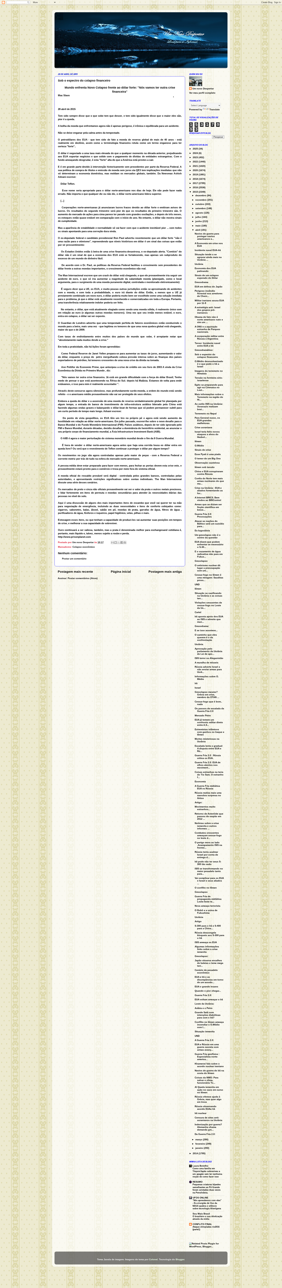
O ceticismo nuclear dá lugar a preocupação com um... (207, 568)
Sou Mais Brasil (201, 1214)
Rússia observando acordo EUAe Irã (205, 1107)
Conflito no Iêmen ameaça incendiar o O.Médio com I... (209, 1025)
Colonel (153, 1259)
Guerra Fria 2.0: (203, 995)
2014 (196, 1153)
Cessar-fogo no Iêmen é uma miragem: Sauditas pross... (209, 577)
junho (199, 221)
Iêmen (198, 441)
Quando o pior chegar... (208, 991)
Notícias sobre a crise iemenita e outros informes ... (207, 826)
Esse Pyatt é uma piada (208, 454)
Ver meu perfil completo (202, 93)
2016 (196, 187)
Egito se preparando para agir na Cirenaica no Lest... (209, 387)
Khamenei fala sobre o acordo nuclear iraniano (209, 1065)
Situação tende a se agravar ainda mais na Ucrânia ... (208, 257)
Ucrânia (199, 264)
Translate (214, 109)
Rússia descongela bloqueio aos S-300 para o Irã (209, 935)
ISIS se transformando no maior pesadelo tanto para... (209, 871)
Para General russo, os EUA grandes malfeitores (207, 420)
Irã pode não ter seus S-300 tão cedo (208, 862)
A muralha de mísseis (206, 662)
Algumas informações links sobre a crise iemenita (207, 949)
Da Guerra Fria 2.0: (205, 1134)
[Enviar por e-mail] (112, 542)
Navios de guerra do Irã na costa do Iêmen (209, 1071)
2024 (196, 153)
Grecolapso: (201, 956)
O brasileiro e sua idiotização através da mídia (207, 1217)
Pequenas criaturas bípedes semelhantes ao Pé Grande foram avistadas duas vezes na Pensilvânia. (207, 1188)
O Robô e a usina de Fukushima (206, 911)
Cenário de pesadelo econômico (206, 971)
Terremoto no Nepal (206, 413)
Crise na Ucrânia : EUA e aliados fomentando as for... (209, 490)
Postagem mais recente (75, 571)
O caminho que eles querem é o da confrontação (206, 637)
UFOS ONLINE (200, 1198)
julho (198, 217)
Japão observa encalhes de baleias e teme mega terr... (209, 963)
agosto (199, 213)
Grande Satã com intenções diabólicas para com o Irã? (207, 1015)
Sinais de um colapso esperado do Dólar (207, 276)
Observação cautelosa (207, 463)
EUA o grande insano (206, 986)
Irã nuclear (200, 1113)
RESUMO (198, 1182)
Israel (198, 688)
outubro (200, 204)
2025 (196, 149)
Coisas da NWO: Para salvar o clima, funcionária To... (206, 1080)
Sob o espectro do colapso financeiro (206, 355)
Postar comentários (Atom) (83, 578)
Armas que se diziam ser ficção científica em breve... (208, 507)
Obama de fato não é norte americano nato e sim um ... (209, 320)
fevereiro (200, 1144)
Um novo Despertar (203, 88)
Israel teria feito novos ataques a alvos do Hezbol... (207, 434)
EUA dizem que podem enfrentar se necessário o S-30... (209, 544)
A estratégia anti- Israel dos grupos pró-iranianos (207, 310)
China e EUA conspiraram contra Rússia (209, 472)
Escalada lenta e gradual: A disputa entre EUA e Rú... (209, 748)
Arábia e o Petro (203, 1008)
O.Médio (199, 445)
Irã (196, 683)
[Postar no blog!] (115, 542)
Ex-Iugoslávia (202, 530)
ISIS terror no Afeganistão (209, 658)
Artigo (198, 921)
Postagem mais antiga (165, 571)
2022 (196, 161)
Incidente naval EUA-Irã (208, 250)
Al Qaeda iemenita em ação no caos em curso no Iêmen (209, 1090)
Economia (200, 781)
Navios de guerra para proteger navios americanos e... (207, 236)
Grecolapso (201, 561)
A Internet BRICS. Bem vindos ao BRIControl (208, 498)
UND (197, 584)
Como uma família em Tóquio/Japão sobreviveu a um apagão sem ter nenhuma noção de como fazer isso (207, 1172)
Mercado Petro (203, 715)
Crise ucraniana (203, 427)
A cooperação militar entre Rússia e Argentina (209, 337)
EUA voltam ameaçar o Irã (209, 999)
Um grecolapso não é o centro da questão (207, 536)
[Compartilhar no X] (118, 542)
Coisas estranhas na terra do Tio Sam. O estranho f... (209, 775)
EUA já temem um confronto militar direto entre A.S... (209, 722)
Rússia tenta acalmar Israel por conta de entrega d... (206, 854)
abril (198, 230)
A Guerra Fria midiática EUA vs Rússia (207, 787)
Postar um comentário (74, 558)
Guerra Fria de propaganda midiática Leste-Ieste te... (208, 899)
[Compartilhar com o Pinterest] (124, 542)
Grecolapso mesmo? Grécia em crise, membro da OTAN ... (207, 694)
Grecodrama (201, 282)
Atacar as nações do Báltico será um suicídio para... (209, 524)
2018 (196, 179)
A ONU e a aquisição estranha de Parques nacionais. (207, 329)
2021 (196, 166)
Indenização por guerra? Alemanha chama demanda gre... (208, 1127)
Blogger (180, 1259)
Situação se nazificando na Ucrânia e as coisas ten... (208, 596)
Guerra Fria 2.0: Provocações (203, 515)
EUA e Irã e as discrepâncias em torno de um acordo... (209, 979)
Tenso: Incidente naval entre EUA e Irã (207, 344)
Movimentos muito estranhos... (205, 808)
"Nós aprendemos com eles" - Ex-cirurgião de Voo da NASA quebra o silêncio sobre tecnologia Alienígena (207, 1204)
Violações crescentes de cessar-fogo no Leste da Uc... (208, 605)
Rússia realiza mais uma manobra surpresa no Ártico (208, 795)
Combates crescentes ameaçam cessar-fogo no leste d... (208, 835)
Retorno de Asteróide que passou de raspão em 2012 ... (209, 816)
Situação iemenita (205, 1031)
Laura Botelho (200, 1166)
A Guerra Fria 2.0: (204, 1040)
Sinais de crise (203, 450)
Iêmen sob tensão (205, 467)
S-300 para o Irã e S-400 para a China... (208, 927)
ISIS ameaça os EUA (206, 942)
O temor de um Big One (208, 458)
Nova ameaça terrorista (207, 906)
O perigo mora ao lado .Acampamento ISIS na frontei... (208, 845)
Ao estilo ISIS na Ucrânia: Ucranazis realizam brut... (209, 406)
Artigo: (198, 802)
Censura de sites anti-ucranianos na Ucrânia (208, 1119)
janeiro (199, 1148)
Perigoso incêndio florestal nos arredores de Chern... (208, 293)
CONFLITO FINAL (202, 1224)
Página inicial (121, 571)
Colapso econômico (83, 547)
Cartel (198, 612)
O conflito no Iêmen (206, 888)
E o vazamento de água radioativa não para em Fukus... (209, 554)
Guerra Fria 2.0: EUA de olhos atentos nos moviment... (207, 765)
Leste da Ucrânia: (204, 1004)
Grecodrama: (202, 626)
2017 (196, 183)
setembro (200, 208)
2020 (196, 170)
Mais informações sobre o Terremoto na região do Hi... (209, 397)
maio (198, 225)
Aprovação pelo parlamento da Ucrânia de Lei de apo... (208, 651)
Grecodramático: (204, 350)
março (199, 1139)
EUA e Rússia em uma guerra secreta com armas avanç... (207, 1047)
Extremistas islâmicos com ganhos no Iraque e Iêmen (209, 732)
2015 (196, 192)
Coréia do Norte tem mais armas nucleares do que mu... (209, 481)
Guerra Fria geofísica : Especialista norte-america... (207, 1057)
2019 (196, 174)
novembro (201, 200)
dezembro (201, 195)
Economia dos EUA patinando (205, 269)
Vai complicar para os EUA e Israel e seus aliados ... (209, 881)
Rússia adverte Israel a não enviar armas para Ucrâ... (208, 669)
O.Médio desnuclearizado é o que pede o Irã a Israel (209, 364)
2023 (196, 157)
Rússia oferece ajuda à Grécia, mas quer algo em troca (208, 1099)
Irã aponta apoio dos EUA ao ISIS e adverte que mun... (209, 619)
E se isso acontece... (206, 630)
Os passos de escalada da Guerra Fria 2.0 (209, 709)
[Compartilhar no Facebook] (121, 542)
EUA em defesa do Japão (208, 286)
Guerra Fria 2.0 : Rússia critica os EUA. (208, 756)
